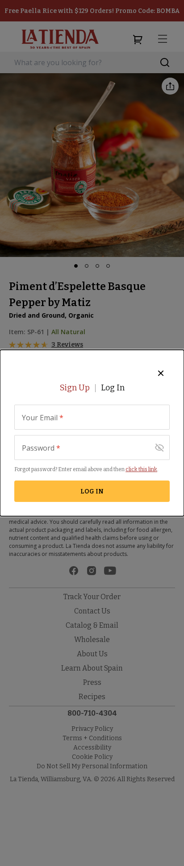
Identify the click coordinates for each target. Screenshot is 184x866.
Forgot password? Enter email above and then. (86, 469)
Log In (113, 388)
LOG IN (92, 491)
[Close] (160, 373)
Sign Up (75, 388)
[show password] (159, 447)
